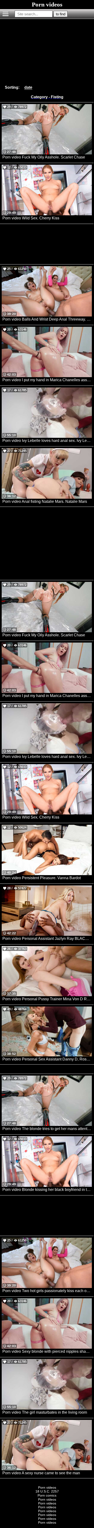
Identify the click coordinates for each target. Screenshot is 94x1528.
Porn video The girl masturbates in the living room (44, 1412)
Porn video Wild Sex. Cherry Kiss (30, 218)
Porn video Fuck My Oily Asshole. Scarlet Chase (43, 157)
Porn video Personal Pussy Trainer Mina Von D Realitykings (47, 999)
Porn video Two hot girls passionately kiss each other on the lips (47, 1291)
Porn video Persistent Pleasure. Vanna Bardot (41, 878)
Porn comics (47, 1495)
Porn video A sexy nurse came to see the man (41, 1473)
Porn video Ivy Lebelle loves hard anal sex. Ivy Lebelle (47, 441)
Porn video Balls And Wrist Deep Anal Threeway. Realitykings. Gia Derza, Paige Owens (47, 319)
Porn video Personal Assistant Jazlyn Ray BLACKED (47, 939)
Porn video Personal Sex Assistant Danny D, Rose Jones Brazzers (47, 1059)
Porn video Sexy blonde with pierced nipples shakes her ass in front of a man (47, 1351)
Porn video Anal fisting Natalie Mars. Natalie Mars (44, 501)
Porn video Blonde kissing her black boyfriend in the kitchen (47, 1190)
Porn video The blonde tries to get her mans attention (47, 1129)
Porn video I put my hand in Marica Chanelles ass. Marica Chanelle (47, 380)
